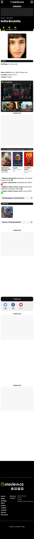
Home (2, 18)
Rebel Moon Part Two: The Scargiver (6, 169)
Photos (3, 512)
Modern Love (22, 191)
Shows (3, 505)
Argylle (15, 168)
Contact (12, 498)
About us (13, 496)
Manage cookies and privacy (25, 501)
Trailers (3, 508)
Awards (3, 510)
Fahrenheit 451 (22, 182)
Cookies (19, 499)
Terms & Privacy (21, 496)
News (3, 499)
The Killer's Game (27, 168)
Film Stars (10, 18)
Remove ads (17, 6)
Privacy (19, 498)
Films (3, 503)
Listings (3, 501)
